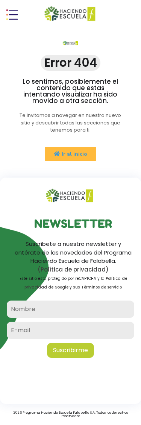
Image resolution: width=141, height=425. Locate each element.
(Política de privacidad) (73, 269)
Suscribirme (70, 350)
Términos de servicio (101, 287)
